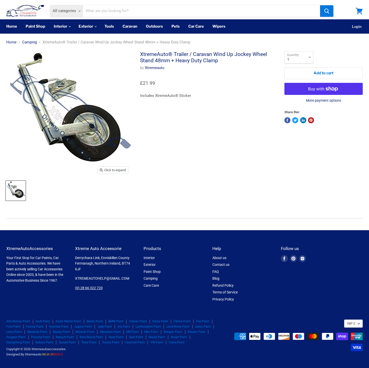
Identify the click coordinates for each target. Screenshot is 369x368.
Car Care (196, 26)
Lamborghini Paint (148, 326)
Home (11, 26)
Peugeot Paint (16, 337)
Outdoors (154, 26)
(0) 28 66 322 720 (89, 288)
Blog (215, 278)
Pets (175, 26)
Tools (109, 26)
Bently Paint (95, 321)
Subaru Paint (44, 342)
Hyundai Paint (59, 326)
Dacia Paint (160, 321)
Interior (61, 26)
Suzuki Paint (67, 342)
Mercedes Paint (110, 332)
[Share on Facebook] (287, 120)
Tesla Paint (88, 342)
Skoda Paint (157, 337)
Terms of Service (225, 292)
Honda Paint (34, 326)
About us (219, 258)
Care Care (151, 285)
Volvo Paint (176, 342)
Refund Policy (223, 285)
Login (356, 26)
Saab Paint (116, 337)
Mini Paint (151, 332)
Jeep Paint (104, 326)
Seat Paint (136, 337)
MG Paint (132, 332)
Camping (29, 42)
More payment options (323, 100)
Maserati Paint (37, 332)
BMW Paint (116, 321)
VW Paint (156, 342)
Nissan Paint (196, 332)
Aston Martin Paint (68, 321)
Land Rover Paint (178, 326)
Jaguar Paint (83, 326)
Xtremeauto (154, 68)
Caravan (129, 26)
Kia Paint (123, 326)
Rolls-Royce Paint (91, 337)
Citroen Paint (138, 321)
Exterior (86, 26)
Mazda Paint (61, 332)
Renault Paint (65, 337)
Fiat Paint (202, 321)
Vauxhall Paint (135, 342)
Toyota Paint (110, 342)
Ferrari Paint (182, 321)
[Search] (326, 11)
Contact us (220, 265)
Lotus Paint (14, 332)
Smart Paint (179, 337)
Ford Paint (13, 326)
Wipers (218, 26)
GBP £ (351, 323)
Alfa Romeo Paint (18, 321)
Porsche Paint (40, 337)
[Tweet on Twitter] (295, 120)
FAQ (215, 272)
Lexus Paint (203, 326)
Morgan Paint (173, 332)
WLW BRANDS (52, 354)
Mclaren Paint (85, 332)
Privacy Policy (223, 299)
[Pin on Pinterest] (311, 120)
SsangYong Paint (18, 342)
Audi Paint (43, 321)
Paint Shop (35, 26)
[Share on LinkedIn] (303, 120)
